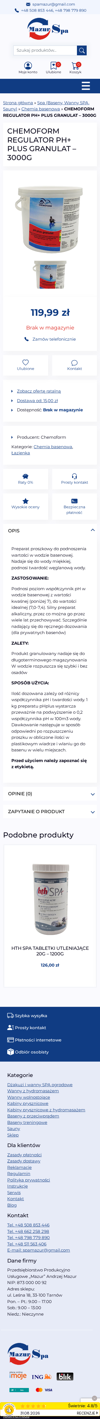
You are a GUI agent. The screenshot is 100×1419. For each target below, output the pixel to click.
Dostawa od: (37, 400)
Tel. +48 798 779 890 (28, 1237)
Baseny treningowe (27, 1122)
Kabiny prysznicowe (27, 1103)
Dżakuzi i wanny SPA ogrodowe (39, 1084)
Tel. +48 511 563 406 (26, 1244)
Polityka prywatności (28, 1180)
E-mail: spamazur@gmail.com (38, 1250)
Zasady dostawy (23, 1161)
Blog (12, 1205)
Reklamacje (19, 1167)
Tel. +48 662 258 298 (28, 1231)
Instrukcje (17, 1186)
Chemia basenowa (40, 108)
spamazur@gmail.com (53, 4)
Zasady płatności (24, 1154)
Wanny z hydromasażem (33, 1090)
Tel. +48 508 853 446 (28, 1225)
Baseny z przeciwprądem (33, 1116)
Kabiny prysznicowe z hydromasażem (46, 1109)
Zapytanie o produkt (36, 811)
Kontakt (15, 1198)
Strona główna (18, 102)
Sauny (13, 1128)
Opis (13, 530)
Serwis (14, 1192)
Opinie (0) (20, 793)
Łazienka (20, 452)
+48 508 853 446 (37, 10)
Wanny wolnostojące (28, 1097)
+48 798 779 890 (70, 10)
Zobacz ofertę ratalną (39, 391)
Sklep (13, 1135)
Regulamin (18, 1173)
